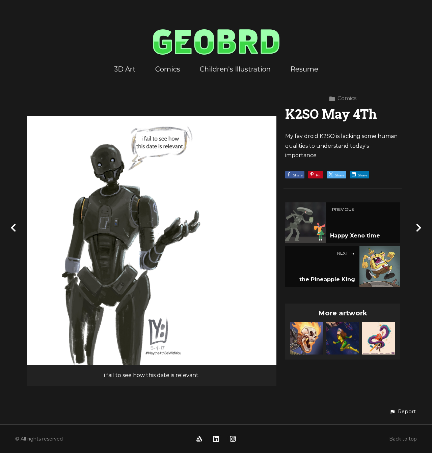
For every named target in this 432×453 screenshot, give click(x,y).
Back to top (403, 439)
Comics (167, 69)
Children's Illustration (235, 69)
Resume (304, 69)
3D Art (125, 69)
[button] (402, 412)
